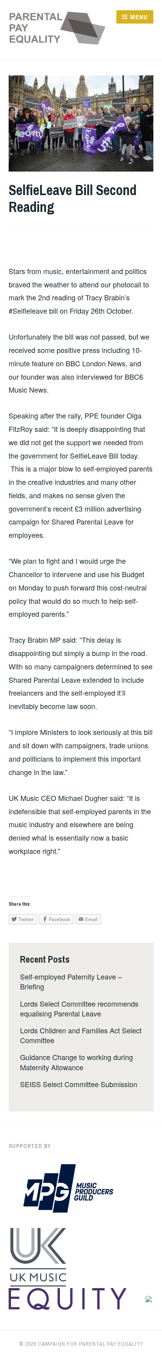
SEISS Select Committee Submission (78, 1084)
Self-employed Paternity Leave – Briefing (71, 981)
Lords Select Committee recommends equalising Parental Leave (79, 1008)
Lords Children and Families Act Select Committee (81, 1035)
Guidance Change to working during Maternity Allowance (76, 1062)
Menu (139, 17)
